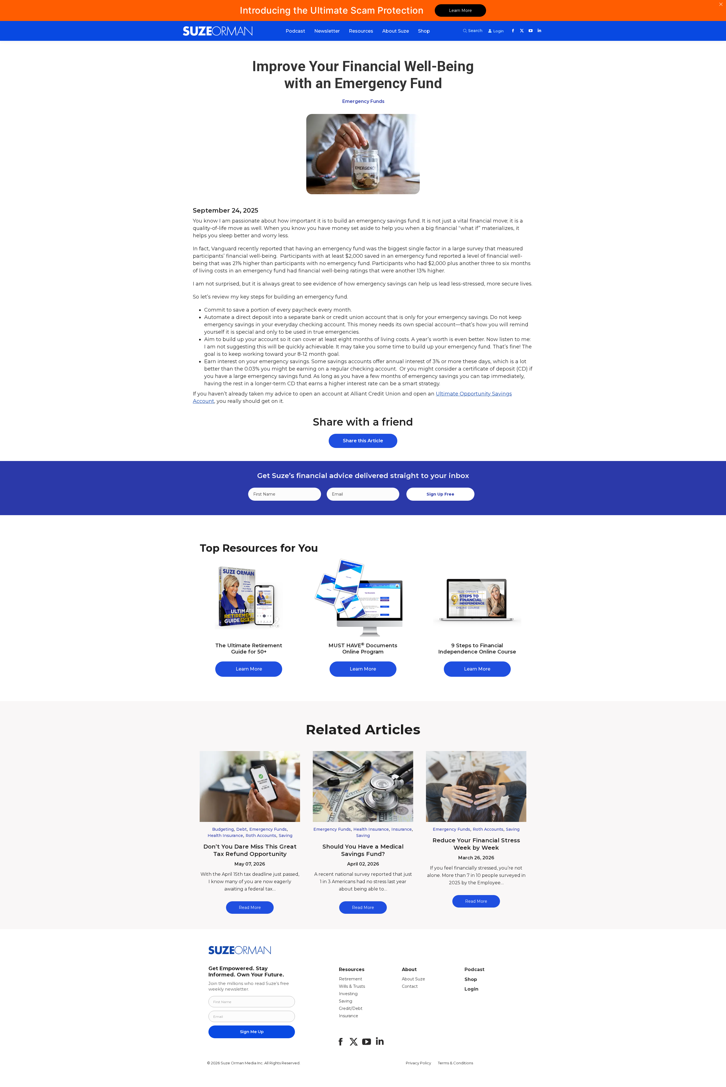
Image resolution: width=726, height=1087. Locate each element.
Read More (250, 907)
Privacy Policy (418, 1063)
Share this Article (363, 440)
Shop (471, 979)
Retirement (350, 979)
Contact (410, 986)
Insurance (401, 829)
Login (471, 989)
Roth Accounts (261, 835)
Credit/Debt (350, 1008)
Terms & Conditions (455, 1063)
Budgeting (223, 829)
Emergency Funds (363, 101)
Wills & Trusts (352, 986)
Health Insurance (225, 835)
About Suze (413, 979)
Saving (285, 835)
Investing (348, 993)
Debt (241, 829)
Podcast (474, 969)
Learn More (460, 10)
